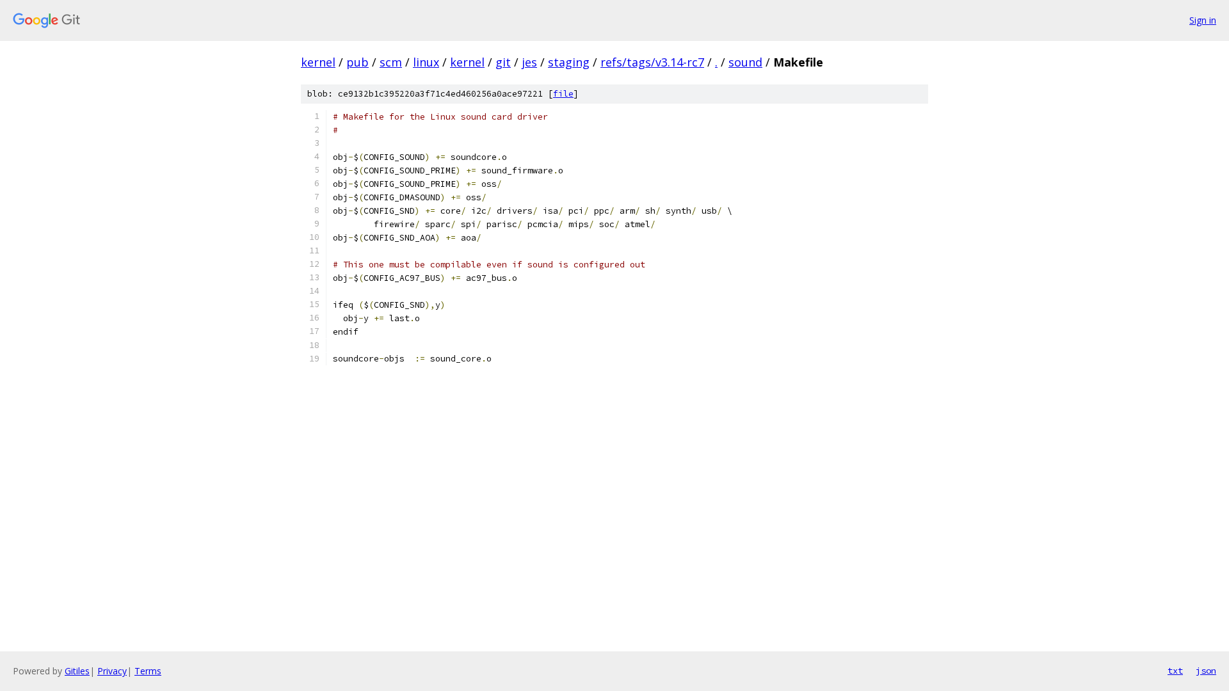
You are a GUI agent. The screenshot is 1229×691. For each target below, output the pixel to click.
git (503, 62)
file (563, 93)
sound (745, 62)
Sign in (1202, 20)
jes (529, 62)
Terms (147, 671)
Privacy (112, 671)
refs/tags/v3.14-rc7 (652, 62)
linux (426, 62)
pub (357, 62)
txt (1175, 670)
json (1206, 670)
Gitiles (77, 671)
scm (391, 62)
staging (569, 62)
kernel (318, 62)
